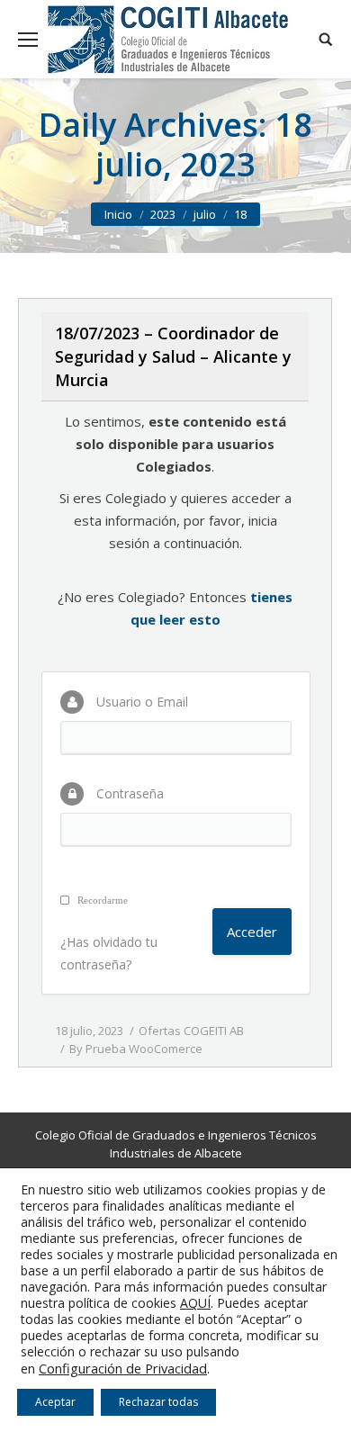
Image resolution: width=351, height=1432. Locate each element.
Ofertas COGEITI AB (191, 1030)
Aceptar (55, 1401)
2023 (163, 214)
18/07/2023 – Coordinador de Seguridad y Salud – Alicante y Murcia (173, 356)
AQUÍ (195, 1302)
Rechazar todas (158, 1401)
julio (205, 214)
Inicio (118, 214)
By (135, 1048)
